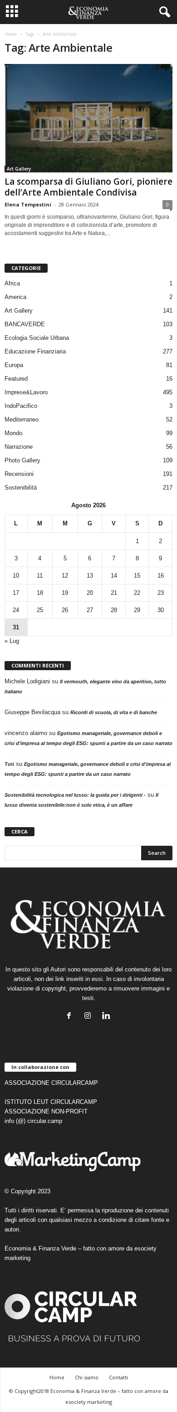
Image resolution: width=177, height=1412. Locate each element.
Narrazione (19, 446)
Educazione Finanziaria (35, 351)
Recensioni (19, 474)
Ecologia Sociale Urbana (37, 337)
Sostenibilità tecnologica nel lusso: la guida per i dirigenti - (75, 795)
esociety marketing (88, 1401)
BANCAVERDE (25, 324)
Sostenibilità (21, 487)
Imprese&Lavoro (26, 392)
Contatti (118, 1377)
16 (160, 575)
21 (114, 592)
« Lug (12, 640)
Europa (14, 365)
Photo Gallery (22, 460)
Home (11, 34)
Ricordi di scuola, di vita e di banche (113, 712)
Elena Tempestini (28, 204)
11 (40, 575)
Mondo (13, 433)
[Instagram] (89, 1016)
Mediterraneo (22, 419)
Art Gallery (19, 169)
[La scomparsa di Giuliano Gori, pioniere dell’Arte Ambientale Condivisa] (88, 118)
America (15, 297)
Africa (12, 283)
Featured (16, 378)
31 (16, 627)
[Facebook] (71, 1016)
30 (160, 610)
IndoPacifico (21, 405)
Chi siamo (86, 1377)
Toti (9, 764)
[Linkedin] (107, 1016)
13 (90, 575)
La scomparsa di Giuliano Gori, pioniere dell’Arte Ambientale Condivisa (88, 187)
